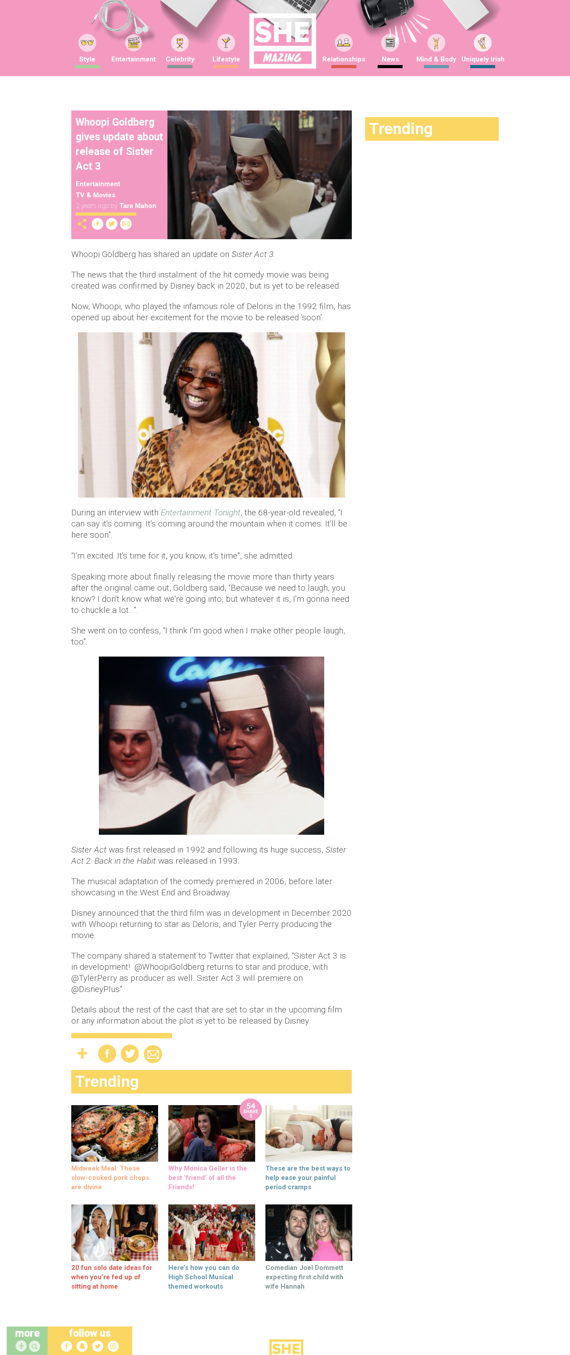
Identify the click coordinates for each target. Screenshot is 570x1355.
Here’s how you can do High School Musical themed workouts (204, 1277)
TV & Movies (95, 195)
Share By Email (126, 224)
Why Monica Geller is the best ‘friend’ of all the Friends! (207, 1177)
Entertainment (133, 59)
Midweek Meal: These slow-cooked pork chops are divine (110, 1177)
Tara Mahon (137, 206)
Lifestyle (226, 59)
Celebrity (180, 59)
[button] (35, 1347)
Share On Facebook (97, 224)
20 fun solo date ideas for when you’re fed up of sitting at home (111, 1277)
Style (87, 59)
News (390, 59)
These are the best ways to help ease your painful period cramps (307, 1177)
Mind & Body (436, 59)
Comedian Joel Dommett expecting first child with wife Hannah (304, 1277)
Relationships (343, 59)
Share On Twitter (112, 224)
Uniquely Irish (483, 59)
